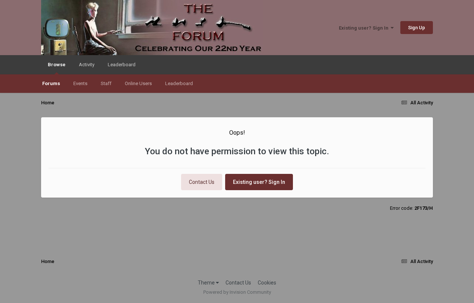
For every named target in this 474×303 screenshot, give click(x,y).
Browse (57, 64)
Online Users (138, 83)
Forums (51, 83)
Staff (106, 83)
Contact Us (201, 182)
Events (80, 83)
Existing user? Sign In (365, 28)
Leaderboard (179, 83)
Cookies (267, 283)
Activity (86, 64)
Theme (207, 283)
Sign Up (416, 27)
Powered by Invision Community (237, 292)
